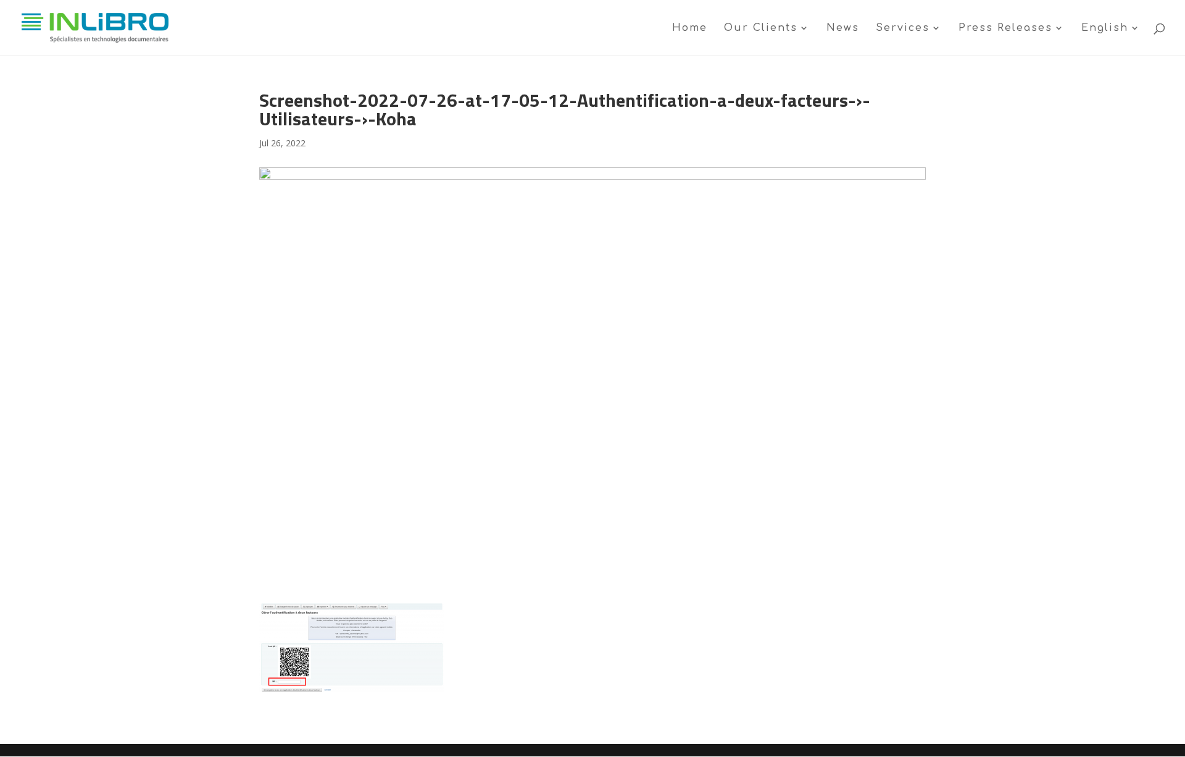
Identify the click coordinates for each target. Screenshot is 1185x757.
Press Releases (1005, 28)
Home (689, 28)
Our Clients (760, 28)
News (842, 28)
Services (902, 28)
